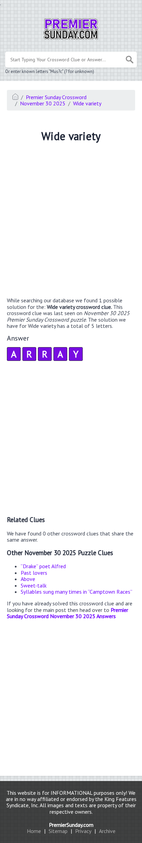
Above (28, 578)
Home (34, 831)
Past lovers (34, 572)
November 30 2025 (42, 103)
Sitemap (58, 831)
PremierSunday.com (71, 824)
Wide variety (87, 103)
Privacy (83, 831)
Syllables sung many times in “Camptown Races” (76, 591)
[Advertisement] (71, 221)
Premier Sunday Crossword (56, 97)
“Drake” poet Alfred (43, 566)
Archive (107, 831)
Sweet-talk (34, 585)
